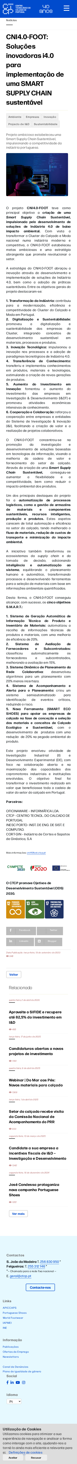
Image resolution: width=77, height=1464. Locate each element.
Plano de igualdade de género (22, 1371)
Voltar (13, 974)
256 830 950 (49, 1261)
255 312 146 (36, 1266)
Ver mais (18, 1213)
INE (5, 1327)
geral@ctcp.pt (20, 1276)
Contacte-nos (40, 1287)
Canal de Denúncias (15, 1366)
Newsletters (11, 1356)
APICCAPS (10, 1307)
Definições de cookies (26, 1452)
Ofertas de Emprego (16, 1351)
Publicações (11, 1346)
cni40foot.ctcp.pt (36, 852)
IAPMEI (7, 1322)
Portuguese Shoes (15, 1312)
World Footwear (13, 1317)
